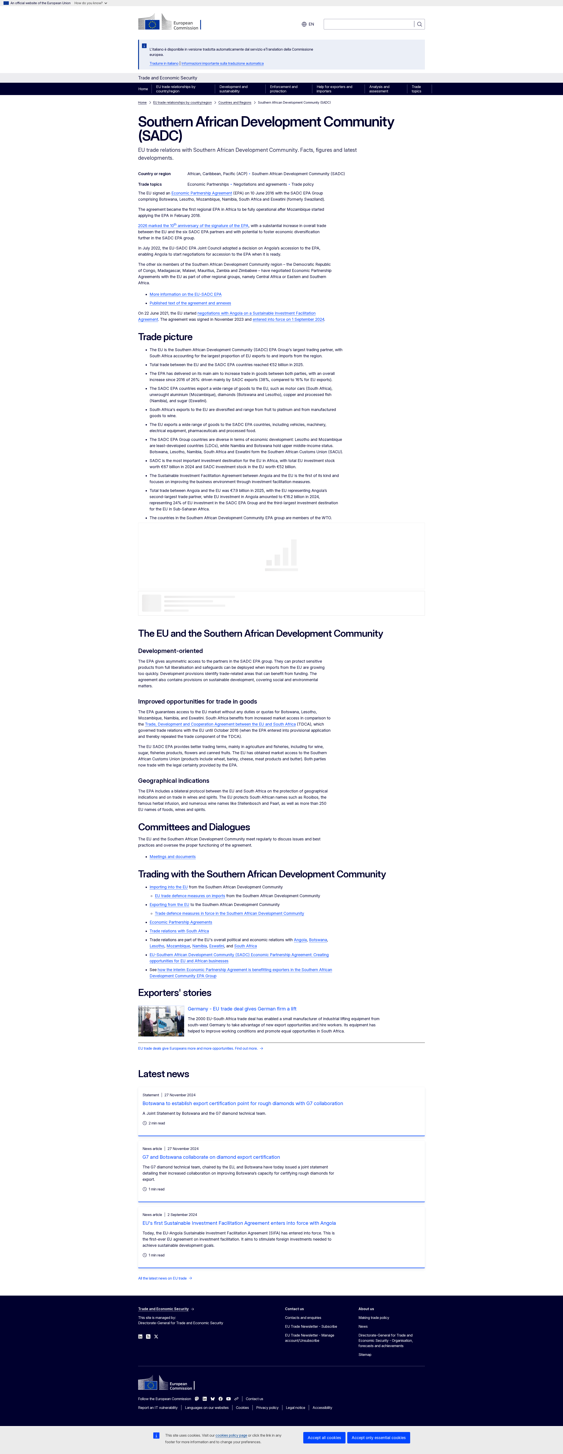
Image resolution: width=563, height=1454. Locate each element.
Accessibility (322, 1407)
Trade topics (416, 88)
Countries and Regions (234, 102)
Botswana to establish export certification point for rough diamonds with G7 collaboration (243, 1103)
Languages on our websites (207, 1407)
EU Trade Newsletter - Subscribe (311, 1326)
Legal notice (295, 1407)
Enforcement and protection (284, 88)
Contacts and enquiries (303, 1317)
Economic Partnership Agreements (181, 922)
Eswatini (216, 946)
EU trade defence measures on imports (190, 895)
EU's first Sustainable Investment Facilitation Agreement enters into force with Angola (239, 1223)
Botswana (318, 939)
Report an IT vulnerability (158, 1407)
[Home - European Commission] (173, 22)
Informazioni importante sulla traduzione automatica (222, 63)
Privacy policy (267, 1407)
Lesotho (157, 946)
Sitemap (364, 1354)
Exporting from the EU (169, 904)
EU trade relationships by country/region (176, 88)
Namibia (199, 946)
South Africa (245, 946)
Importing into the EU (169, 887)
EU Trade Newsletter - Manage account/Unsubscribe (309, 1338)
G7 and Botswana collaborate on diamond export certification (211, 1157)
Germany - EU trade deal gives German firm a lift (242, 1009)
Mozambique (178, 946)
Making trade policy (373, 1317)
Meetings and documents (173, 856)
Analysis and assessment (379, 88)
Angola (300, 939)
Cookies (242, 1407)
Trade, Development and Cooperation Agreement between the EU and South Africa (220, 724)
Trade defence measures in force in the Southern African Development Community (229, 913)
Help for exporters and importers (334, 88)
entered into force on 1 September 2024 (288, 319)
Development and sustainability (233, 88)
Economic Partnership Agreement (201, 193)
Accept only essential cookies (379, 1437)
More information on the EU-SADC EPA (186, 294)
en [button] (311, 24)
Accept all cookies (324, 1437)
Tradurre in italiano (164, 63)
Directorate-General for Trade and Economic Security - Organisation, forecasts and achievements (385, 1340)
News (363, 1326)
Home (143, 89)
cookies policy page (231, 1435)
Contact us (254, 1399)
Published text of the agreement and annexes (190, 303)
